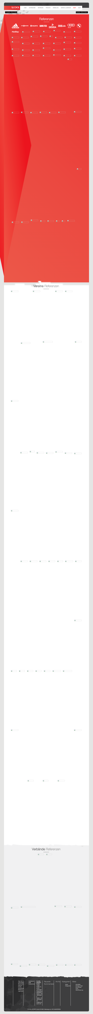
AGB (30, 982)
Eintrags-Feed (79, 985)
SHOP (74, 7)
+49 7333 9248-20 (39, 999)
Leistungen (20, 982)
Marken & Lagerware (66, 7)
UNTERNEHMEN (32, 7)
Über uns (20, 981)
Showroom (20, 984)
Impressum (31, 981)
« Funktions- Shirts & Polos (11, 12)
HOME (25, 7)
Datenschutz (32, 984)
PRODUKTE (48, 7)
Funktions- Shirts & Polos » (82, 12)
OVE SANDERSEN (56, 1009)
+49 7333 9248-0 (39, 995)
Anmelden (78, 984)
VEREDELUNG (55, 7)
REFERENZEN (40, 7)
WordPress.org (79, 990)
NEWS (79, 7)
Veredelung (20, 988)
